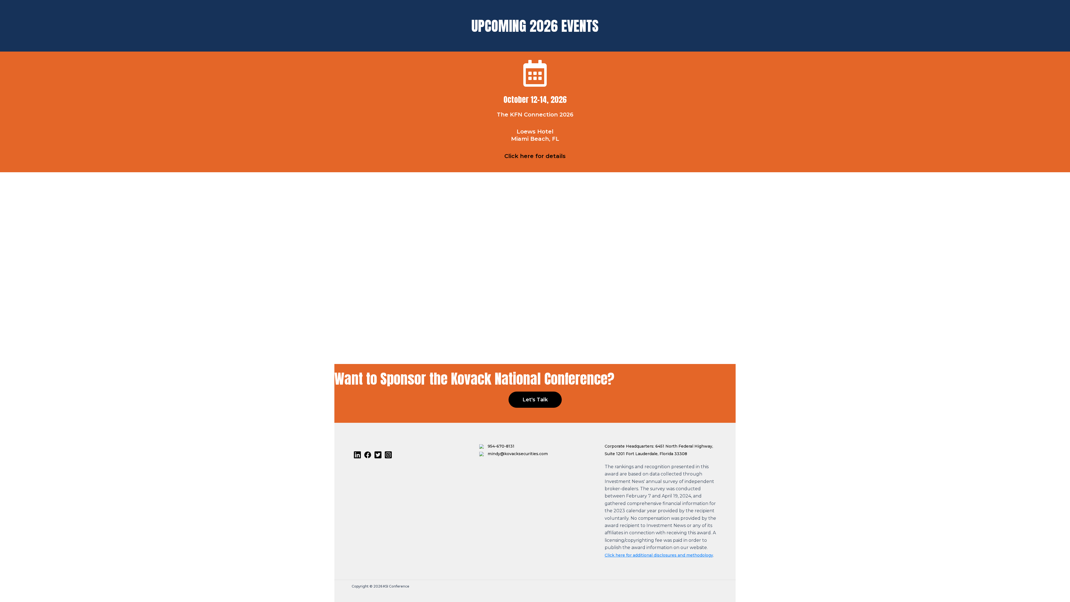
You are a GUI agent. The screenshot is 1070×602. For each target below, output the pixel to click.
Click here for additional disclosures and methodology (659, 555)
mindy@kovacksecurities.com (517, 453)
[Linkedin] (357, 455)
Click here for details (535, 156)
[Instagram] (388, 455)
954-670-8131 (500, 446)
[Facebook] (367, 455)
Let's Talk (535, 400)
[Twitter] (377, 455)
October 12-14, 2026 (535, 99)
